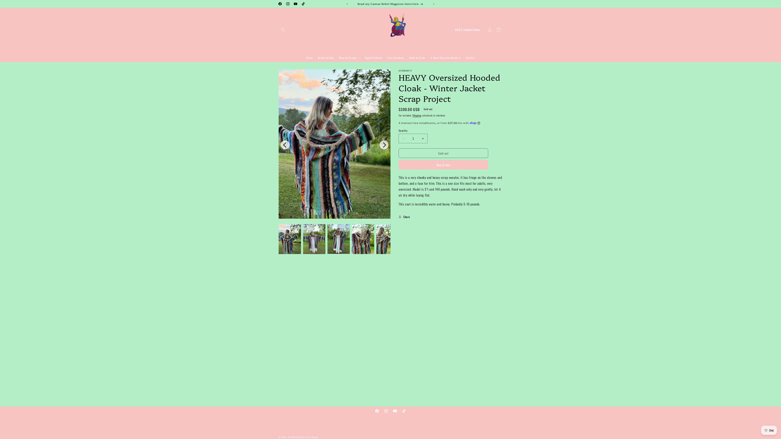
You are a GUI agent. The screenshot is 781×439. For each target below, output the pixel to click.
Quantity (403, 131)
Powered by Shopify (308, 437)
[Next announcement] (433, 4)
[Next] (384, 144)
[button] (283, 29)
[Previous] (285, 144)
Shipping (416, 115)
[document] (334, 145)
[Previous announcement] (347, 4)
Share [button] (406, 217)
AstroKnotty (293, 437)
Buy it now (443, 165)
